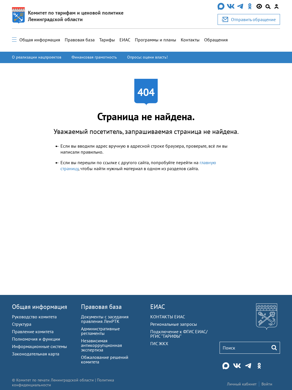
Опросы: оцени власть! (147, 57)
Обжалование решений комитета (104, 359)
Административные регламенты (100, 331)
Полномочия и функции (36, 339)
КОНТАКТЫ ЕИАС (167, 316)
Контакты (190, 40)
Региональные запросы (173, 324)
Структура (21, 324)
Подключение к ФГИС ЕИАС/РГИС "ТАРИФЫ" (179, 334)
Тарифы (107, 40)
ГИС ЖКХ (159, 343)
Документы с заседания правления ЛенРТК (105, 319)
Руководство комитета (34, 316)
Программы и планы (155, 40)
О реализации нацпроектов (36, 57)
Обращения (216, 40)
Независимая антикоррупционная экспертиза (101, 345)
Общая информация (39, 40)
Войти (266, 384)
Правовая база (80, 40)
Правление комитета (33, 331)
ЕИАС (124, 40)
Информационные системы (39, 346)
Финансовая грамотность (94, 57)
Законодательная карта (35, 354)
